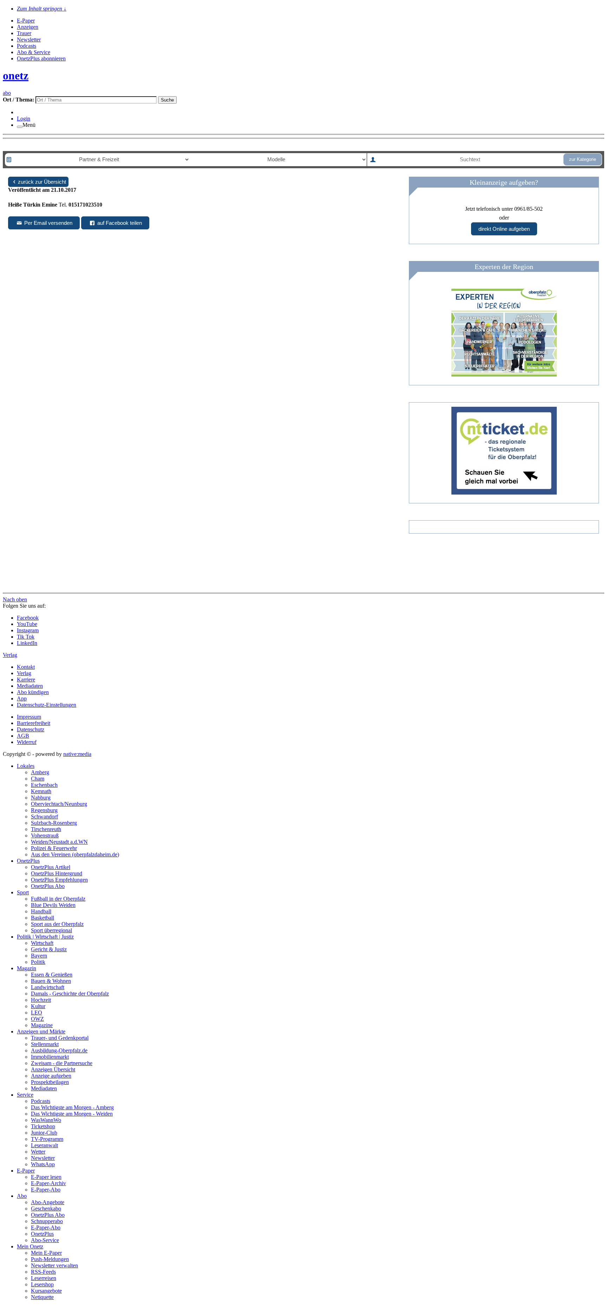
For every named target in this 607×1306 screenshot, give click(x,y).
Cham (37, 779)
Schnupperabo (47, 1221)
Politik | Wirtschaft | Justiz (45, 937)
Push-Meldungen (50, 1259)
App (22, 698)
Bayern (39, 956)
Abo (22, 1196)
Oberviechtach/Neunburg (59, 804)
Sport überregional (51, 930)
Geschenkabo (46, 1209)
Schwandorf (44, 816)
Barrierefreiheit (33, 723)
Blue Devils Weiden (53, 905)
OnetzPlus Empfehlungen (59, 880)
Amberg (40, 772)
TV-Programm (47, 1139)
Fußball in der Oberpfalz (58, 899)
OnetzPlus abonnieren (41, 58)
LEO (36, 1013)
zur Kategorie (582, 159)
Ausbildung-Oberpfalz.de (59, 1050)
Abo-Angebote (47, 1202)
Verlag (24, 673)
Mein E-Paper (46, 1253)
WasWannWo (46, 1120)
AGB (23, 736)
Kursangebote (46, 1291)
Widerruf (27, 742)
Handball (41, 911)
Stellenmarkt (45, 1044)
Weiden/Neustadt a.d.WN (59, 842)
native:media (77, 754)
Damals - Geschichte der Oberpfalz (70, 994)
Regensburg (44, 810)
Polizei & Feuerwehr (54, 848)
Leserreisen (43, 1278)
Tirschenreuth (46, 829)
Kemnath (41, 791)
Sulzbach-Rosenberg (54, 823)
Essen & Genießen (51, 975)
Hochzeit (41, 1000)
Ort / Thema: (19, 100)
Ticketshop (43, 1126)
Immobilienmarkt (50, 1057)
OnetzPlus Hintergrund (56, 873)
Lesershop (42, 1284)
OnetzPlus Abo (48, 886)
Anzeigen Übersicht (53, 1069)
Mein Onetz (30, 1246)
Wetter (38, 1152)
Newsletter (29, 40)
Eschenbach (44, 785)
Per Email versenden (47, 223)
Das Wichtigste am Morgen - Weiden (72, 1114)
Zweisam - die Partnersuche (61, 1063)
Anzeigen (27, 27)
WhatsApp (43, 1164)
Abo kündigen (33, 692)
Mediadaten (30, 686)
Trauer (24, 33)
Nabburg (41, 798)
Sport (23, 892)
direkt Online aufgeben (504, 229)
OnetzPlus (28, 861)
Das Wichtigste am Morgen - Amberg (72, 1107)
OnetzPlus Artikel (50, 867)
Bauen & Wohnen (51, 981)
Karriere (26, 680)
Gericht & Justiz (49, 949)
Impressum (29, 717)
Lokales (25, 766)
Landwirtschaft (47, 987)
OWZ (37, 1019)
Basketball (42, 918)
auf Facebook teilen (119, 223)
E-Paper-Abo (45, 1190)
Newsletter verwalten (54, 1265)
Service (25, 1095)
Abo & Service (33, 52)
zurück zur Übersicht (42, 182)
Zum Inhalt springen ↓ (41, 9)
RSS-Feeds (43, 1272)
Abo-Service (45, 1240)
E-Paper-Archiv (48, 1183)
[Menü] (19, 127)
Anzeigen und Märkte (41, 1031)
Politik (38, 962)
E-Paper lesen (46, 1177)
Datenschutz (30, 729)
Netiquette (42, 1297)
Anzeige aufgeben (51, 1076)
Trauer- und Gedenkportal (60, 1038)
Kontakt (26, 667)
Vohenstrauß (45, 835)
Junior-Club (44, 1133)
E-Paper (26, 21)
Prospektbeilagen (50, 1082)
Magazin (26, 968)
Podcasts (26, 46)
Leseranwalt (44, 1145)
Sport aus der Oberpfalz (57, 924)
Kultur (38, 1006)
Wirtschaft (42, 943)
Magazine (42, 1025)
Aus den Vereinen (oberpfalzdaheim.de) (75, 854)
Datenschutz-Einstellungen (46, 705)
